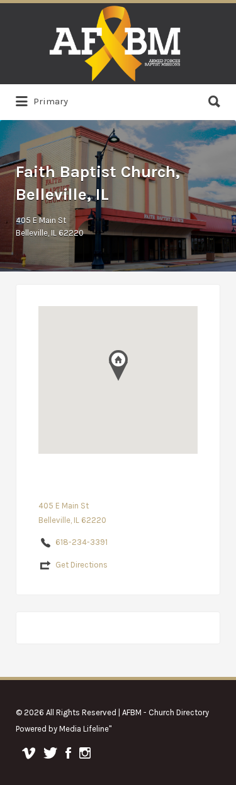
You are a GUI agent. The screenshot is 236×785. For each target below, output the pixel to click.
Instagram (85, 752)
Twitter (50, 752)
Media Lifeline (84, 728)
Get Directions (81, 564)
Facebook (68, 752)
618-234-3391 (81, 542)
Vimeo (28, 752)
